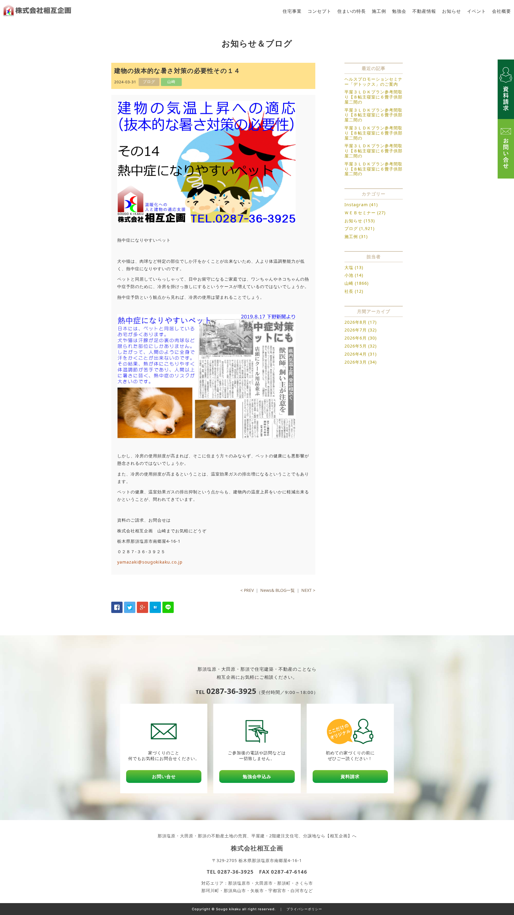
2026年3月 (355, 362)
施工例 (379, 11)
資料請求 (350, 776)
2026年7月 (355, 330)
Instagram (356, 204)
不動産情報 (424, 11)
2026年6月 (355, 338)
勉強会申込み (257, 776)
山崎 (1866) (356, 283)
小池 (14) (353, 275)
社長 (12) (353, 291)
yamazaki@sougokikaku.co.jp (150, 562)
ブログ (351, 228)
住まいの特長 (351, 11)
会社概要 (501, 11)
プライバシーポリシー (304, 909)
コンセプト (319, 11)
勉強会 (399, 11)
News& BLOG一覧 (277, 590)
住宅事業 (292, 11)
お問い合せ (164, 776)
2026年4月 (355, 354)
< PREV (247, 590)
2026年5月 (355, 346)
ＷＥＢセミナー (360, 212)
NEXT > (308, 590)
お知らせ (451, 11)
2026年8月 (355, 322)
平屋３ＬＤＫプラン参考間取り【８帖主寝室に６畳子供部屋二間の (373, 97)
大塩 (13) (353, 267)
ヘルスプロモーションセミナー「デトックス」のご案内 (373, 81)
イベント (476, 11)
